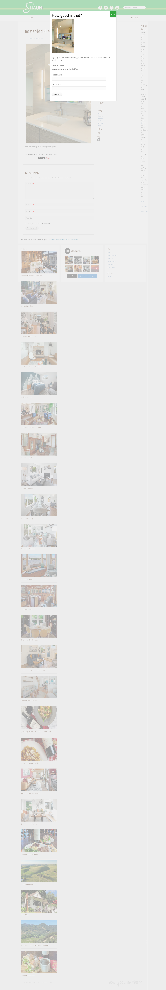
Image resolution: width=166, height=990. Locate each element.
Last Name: (57, 84)
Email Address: (58, 65)
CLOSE (113, 14)
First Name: (57, 75)
